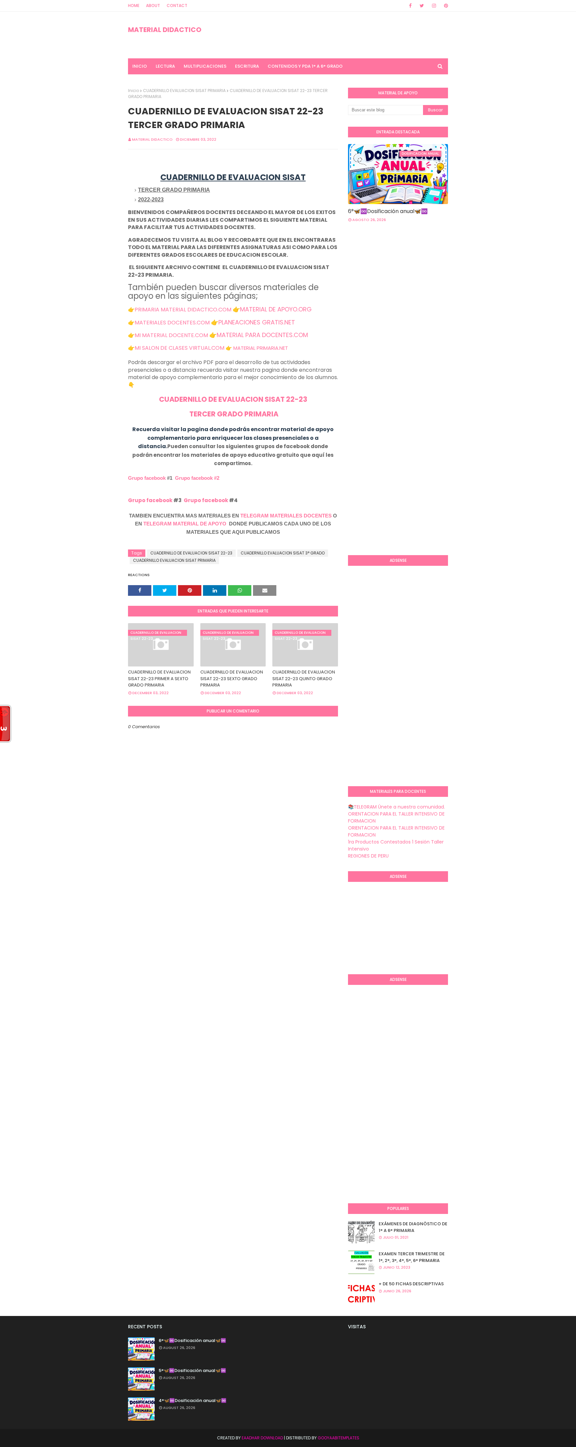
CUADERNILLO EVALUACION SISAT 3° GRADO (283, 553)
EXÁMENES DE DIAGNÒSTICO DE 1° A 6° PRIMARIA (413, 1227)
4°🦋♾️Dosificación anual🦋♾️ (192, 1400)
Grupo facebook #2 (197, 478)
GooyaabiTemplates (338, 1438)
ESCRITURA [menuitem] (247, 66)
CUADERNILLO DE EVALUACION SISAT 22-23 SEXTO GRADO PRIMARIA (231, 678)
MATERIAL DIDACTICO (164, 29)
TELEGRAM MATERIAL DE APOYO (184, 523)
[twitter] (421, 5)
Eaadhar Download (262, 1438)
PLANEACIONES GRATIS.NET (256, 322)
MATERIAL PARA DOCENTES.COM (262, 335)
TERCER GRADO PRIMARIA (233, 414)
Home (133, 5)
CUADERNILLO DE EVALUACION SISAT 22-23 (233, 399)
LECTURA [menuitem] (165, 66)
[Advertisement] (374, 441)
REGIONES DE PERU (368, 856)
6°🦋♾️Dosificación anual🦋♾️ (388, 211)
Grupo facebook (147, 478)
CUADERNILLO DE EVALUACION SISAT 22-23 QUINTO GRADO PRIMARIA (303, 678)
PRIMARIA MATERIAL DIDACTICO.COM (183, 309)
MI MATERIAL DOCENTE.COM (171, 335)
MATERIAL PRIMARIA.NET (260, 347)
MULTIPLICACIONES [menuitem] (205, 66)
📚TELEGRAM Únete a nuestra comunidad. (396, 807)
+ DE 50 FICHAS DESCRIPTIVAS (411, 1284)
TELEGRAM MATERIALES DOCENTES (286, 515)
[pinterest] (445, 5)
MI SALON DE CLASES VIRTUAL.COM (179, 348)
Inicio (133, 90)
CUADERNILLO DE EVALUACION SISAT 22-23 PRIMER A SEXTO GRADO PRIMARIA (159, 678)
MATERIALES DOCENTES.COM (172, 322)
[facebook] (410, 5)
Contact (177, 5)
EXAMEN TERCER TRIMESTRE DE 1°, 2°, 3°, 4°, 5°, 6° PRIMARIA (412, 1257)
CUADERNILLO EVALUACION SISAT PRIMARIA (184, 90)
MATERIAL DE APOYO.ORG (276, 309)
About (153, 5)
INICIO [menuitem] (139, 66)
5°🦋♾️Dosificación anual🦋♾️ (192, 1370)
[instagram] (434, 5)
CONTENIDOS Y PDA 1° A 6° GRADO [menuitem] (305, 66)
